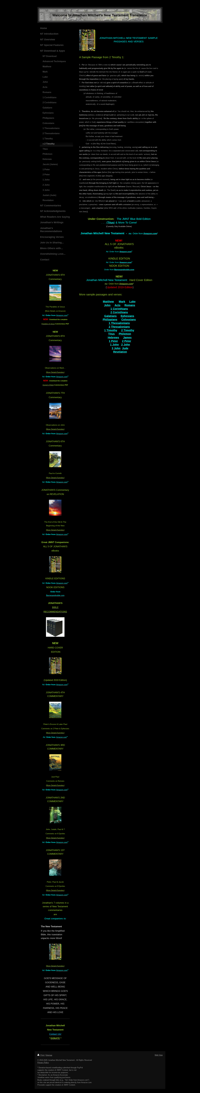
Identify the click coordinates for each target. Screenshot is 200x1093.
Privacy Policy (43, 1063)
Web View (159, 1055)
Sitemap (49, 1055)
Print (42, 1055)
